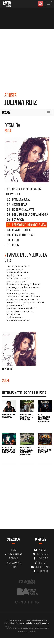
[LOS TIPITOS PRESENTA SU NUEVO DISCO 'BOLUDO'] (45, 439)
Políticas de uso (43, 623)
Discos (6, 112)
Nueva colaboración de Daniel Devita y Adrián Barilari (44, 418)
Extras (13, 566)
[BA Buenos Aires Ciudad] (27, 592)
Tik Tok (42, 562)
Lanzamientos (13, 562)
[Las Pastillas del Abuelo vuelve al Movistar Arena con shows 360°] (27, 439)
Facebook (43, 558)
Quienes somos (43, 566)
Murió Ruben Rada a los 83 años (8, 415)
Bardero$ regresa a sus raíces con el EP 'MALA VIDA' (26, 416)
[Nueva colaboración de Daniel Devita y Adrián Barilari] (45, 406)
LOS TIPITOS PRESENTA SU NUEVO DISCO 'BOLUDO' (44, 449)
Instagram (43, 554)
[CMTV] (7, 3)
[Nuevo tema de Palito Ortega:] (9, 439)
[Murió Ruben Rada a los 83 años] (9, 406)
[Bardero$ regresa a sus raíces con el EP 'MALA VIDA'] (27, 406)
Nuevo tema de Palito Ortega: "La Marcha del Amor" (8, 449)
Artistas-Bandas (13, 554)
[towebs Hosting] (27, 582)
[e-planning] (27, 602)
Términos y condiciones (25, 623)
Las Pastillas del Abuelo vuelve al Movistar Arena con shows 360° (26, 451)
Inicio (13, 549)
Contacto (43, 571)
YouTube (43, 549)
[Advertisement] (27, 58)
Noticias (13, 558)
